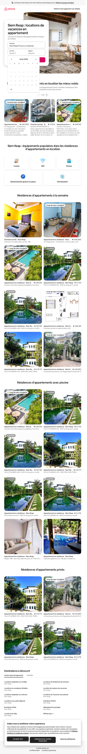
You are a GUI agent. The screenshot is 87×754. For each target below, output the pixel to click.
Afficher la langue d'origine (64, 3)
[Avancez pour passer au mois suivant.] (35, 59)
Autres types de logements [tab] (13, 675)
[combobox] (26, 46)
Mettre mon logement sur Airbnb (67, 9)
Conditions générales (49, 750)
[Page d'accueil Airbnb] (9, 9)
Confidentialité (34, 750)
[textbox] (17, 53)
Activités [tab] (30, 675)
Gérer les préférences (67, 739)
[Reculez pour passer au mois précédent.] (11, 59)
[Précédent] (39, 95)
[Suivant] (46, 95)
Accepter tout (18, 739)
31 (11, 89)
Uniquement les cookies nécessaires (42, 740)
